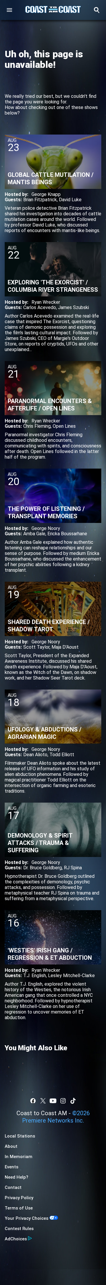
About (11, 1146)
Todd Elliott (61, 754)
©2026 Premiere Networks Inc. (56, 1117)
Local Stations (20, 1136)
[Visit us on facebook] (33, 1100)
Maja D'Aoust (65, 647)
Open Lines (64, 426)
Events (11, 1167)
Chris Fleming (37, 426)
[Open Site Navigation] (9, 10)
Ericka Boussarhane (67, 533)
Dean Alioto (35, 754)
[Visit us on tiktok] (73, 1100)
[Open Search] (96, 10)
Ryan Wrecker (46, 302)
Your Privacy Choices (26, 1218)
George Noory (46, 528)
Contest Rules (19, 1228)
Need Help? (16, 1177)
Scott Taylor (36, 647)
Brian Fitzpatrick (40, 199)
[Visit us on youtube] (53, 1100)
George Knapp (46, 194)
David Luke (70, 199)
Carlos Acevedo (39, 307)
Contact (13, 1187)
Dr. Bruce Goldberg (42, 867)
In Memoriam (18, 1156)
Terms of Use (19, 1208)
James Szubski (73, 307)
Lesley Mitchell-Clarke (71, 975)
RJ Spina (73, 867)
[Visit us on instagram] (63, 1100)
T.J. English (34, 975)
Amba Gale (34, 533)
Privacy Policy (19, 1197)
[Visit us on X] (43, 1100)
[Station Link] (53, 10)
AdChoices (16, 1239)
